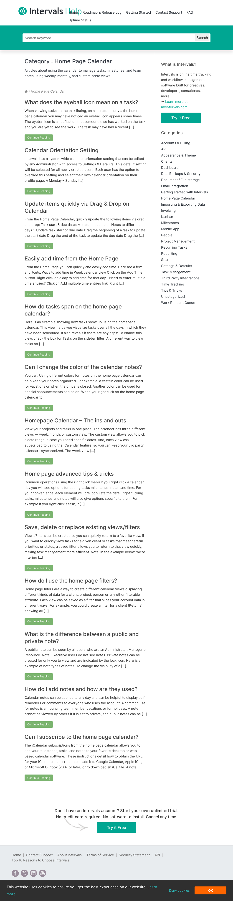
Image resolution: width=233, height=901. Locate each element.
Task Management (175, 272)
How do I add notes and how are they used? (81, 689)
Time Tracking (172, 284)
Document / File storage (180, 180)
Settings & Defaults (176, 266)
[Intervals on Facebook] (15, 873)
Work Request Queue (178, 302)
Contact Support (168, 12)
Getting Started (138, 12)
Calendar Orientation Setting (62, 150)
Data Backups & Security (180, 174)
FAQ (190, 12)
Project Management (178, 241)
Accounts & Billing (175, 143)
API (164, 149)
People (166, 235)
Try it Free (180, 118)
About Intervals (69, 855)
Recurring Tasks (174, 247)
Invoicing (168, 210)
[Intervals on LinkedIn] (33, 873)
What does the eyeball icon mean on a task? (81, 102)
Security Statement (134, 855)
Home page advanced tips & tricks (69, 473)
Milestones (170, 223)
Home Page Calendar (178, 198)
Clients (166, 161)
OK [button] (210, 890)
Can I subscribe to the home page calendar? (82, 737)
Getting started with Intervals (184, 192)
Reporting (169, 253)
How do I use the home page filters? (71, 580)
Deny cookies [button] (179, 890)
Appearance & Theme (178, 155)
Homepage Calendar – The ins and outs (75, 420)
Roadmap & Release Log (102, 12)
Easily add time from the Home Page (71, 258)
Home (73, 12)
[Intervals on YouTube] (42, 873)
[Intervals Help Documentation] (26, 91)
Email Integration (174, 186)
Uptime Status (79, 20)
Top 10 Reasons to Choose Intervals (40, 860)
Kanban (167, 217)
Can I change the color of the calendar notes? (83, 367)
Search (166, 259)
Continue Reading (38, 137)
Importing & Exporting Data (183, 204)
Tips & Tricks (171, 290)
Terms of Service (100, 855)
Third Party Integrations (180, 278)
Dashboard (170, 167)
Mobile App (170, 229)
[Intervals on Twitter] (24, 873)
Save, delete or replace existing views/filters (82, 527)
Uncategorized (173, 296)
